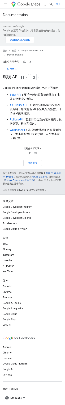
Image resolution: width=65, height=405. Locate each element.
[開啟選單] (5, 4)
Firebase (7, 297)
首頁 (5, 50)
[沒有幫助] (30, 61)
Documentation (15, 15)
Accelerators (10, 223)
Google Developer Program (17, 206)
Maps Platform (38, 4)
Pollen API (16, 119)
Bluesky (7, 249)
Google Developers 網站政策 (19, 180)
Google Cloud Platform (15, 363)
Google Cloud (10, 314)
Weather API (17, 129)
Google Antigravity (13, 308)
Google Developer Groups (16, 212)
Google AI (8, 369)
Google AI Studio (12, 303)
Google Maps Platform (32, 50)
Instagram (8, 255)
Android (7, 286)
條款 (5, 388)
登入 (58, 4)
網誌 (5, 243)
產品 (14, 50)
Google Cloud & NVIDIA (15, 228)
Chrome (7, 292)
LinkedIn (7, 260)
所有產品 (7, 374)
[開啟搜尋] (51, 4)
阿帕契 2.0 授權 (39, 176)
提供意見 (12, 68)
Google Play (9, 319)
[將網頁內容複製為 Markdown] (33, 77)
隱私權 (14, 388)
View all (7, 325)
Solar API (15, 94)
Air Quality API (18, 105)
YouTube (8, 271)
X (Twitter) (9, 266)
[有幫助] (24, 61)
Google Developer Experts (17, 217)
